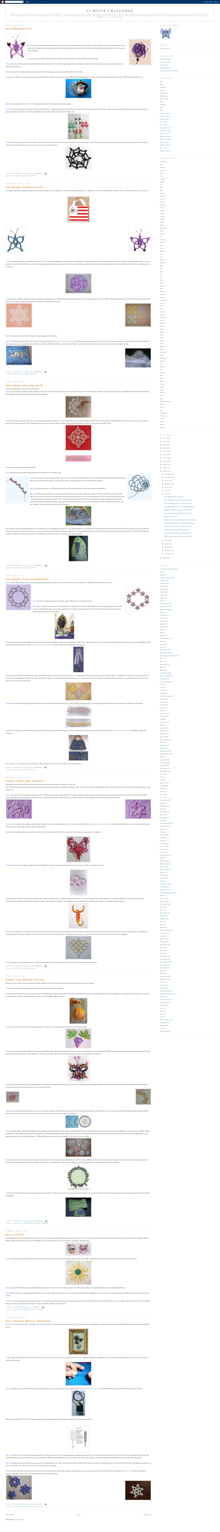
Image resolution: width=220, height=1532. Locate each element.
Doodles (163, 745)
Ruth (161, 378)
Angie (162, 173)
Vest (161, 1017)
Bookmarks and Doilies (168, 655)
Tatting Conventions (167, 994)
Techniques (164, 999)
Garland (163, 786)
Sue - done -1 (164, 148)
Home (79, 1514)
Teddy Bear (164, 1002)
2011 (165, 458)
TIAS (162, 1005)
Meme (162, 340)
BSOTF (162, 196)
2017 (165, 438)
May (166, 540)
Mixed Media (164, 869)
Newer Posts (10, 1514)
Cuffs (162, 719)
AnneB (162, 179)
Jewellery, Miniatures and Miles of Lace (177, 526)
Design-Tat (163, 65)
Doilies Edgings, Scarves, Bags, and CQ (24, 385)
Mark (162, 329)
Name (162, 881)
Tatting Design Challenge (169, 70)
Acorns (162, 575)
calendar (163, 679)
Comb (162, 707)
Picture (162, 907)
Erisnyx (162, 234)
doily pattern (164, 739)
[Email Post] (45, 173)
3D (161, 572)
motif (32, 1223)
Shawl (162, 947)
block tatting (164, 638)
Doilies (162, 733)
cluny (162, 699)
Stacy (162, 398)
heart (161, 814)
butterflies (163, 673)
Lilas (161, 306)
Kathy (162, 283)
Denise (162, 225)
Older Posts (147, 1514)
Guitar (162, 803)
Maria (162, 320)
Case (161, 687)
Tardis (162, 982)
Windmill (163, 1022)
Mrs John (163, 352)
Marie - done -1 (165, 133)
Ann (161, 176)
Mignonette (164, 864)
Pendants (163, 904)
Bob (161, 187)
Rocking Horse (165, 930)
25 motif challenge (20, 176)
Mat (161, 858)
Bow (161, 658)
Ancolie (163, 167)
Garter (162, 788)
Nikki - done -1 (165, 142)
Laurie (162, 303)
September (168, 484)
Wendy (162, 424)
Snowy (162, 395)
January (167, 553)
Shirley (162, 392)
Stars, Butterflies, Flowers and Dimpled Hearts (27, 578)
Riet (161, 375)
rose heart (163, 933)
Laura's (74, 675)
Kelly (162, 288)
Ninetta (162, 361)
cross (161, 710)
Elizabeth (163, 228)
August (167, 487)
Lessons (163, 849)
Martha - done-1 (165, 136)
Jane (161, 265)
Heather (162, 251)
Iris (161, 254)
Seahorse (163, 942)
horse (162, 820)
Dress (162, 757)
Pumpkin (163, 918)
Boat (161, 641)
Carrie (162, 208)
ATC (161, 601)
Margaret (163, 317)
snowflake (163, 959)
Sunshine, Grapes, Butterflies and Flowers (25, 979)
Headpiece (163, 811)
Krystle (162, 294)
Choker (162, 693)
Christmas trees (165, 696)
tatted (38, 1223)
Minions (163, 866)
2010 (165, 461)
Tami (161, 407)
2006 (165, 558)
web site (127, 1471)
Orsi (161, 369)
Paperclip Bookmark (167, 892)
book (162, 647)
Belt (161, 632)
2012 (165, 454)
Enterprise (163, 768)
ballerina (163, 615)
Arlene (162, 182)
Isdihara (163, 263)
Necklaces (163, 884)
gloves (162, 794)
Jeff (161, 268)
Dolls (162, 742)
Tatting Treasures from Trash (65, 341)
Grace (162, 248)
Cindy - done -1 (165, 113)
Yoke (162, 1028)
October (167, 480)
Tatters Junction (165, 62)
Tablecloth (163, 979)
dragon (162, 748)
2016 (165, 441)
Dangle (162, 725)
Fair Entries (164, 771)
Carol (162, 199)
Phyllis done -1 (165, 145)
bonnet (162, 644)
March (167, 547)
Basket (162, 624)
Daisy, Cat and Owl (15, 1234)
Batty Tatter (164, 99)
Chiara (162, 210)
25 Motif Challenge (110, 11)
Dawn (162, 222)
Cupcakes (163, 722)
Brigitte (162, 193)
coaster (162, 702)
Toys (161, 1008)
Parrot (162, 895)
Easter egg (163, 762)
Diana (8, 787)
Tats (161, 410)
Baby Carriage (165, 609)
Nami (162, 355)
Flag (161, 780)
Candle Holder (165, 682)
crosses (162, 713)
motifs (162, 878)
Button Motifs (165, 676)
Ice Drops (163, 826)
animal (162, 592)
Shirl (161, 390)
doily (162, 736)
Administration (165, 578)
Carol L (162, 202)
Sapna (162, 381)
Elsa (161, 101)
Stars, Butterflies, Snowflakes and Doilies (25, 186)
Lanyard (163, 843)
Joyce (162, 280)
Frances (162, 239)
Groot (162, 797)
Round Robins (165, 68)
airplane (163, 580)
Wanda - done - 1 (166, 151)
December (168, 474)
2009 (165, 464)
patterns (163, 898)
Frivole (162, 242)
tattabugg (163, 413)
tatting (33, 176)
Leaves (162, 846)
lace (161, 837)
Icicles (162, 829)
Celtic (162, 690)
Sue (161, 107)
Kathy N (163, 286)
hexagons (163, 817)
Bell (161, 629)
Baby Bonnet (164, 603)
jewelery (163, 835)
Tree (161, 1014)
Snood (162, 953)
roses (161, 936)
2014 (165, 448)
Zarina (162, 427)
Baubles (163, 627)
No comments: (37, 173)
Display (162, 731)
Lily (161, 309)
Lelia (162, 110)
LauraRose (163, 300)
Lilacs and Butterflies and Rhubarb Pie (177, 533)
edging (162, 765)
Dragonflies (164, 751)
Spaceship (163, 968)
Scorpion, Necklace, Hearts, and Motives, (25, 780)
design (33, 1309)
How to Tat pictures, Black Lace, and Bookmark (28, 1320)
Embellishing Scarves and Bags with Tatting (179, 523)
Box (161, 661)
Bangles (163, 618)
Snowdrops (164, 956)
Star (161, 973)
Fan (161, 777)
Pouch (162, 915)
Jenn (161, 271)
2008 (165, 468)
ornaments (163, 890)
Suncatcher (164, 976)
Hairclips (163, 806)
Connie (162, 216)
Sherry (162, 387)
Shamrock (163, 944)
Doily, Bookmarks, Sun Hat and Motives (178, 536)
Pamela (162, 372)
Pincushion (164, 913)
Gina (161, 245)
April (167, 544)
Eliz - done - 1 (165, 122)
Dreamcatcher (164, 754)
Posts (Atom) (19, 1519)
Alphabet (163, 583)
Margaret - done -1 (166, 130)
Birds (162, 635)
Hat (161, 809)
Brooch (162, 670)
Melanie (163, 104)
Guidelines (164, 800)
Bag (161, 612)
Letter (162, 852)
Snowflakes (164, 962)
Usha (161, 81)
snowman (163, 965)
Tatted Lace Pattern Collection (42, 645)
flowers (162, 783)
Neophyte (163, 358)
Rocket (162, 927)
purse (162, 921)
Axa (161, 184)
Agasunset (163, 161)
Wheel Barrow (165, 1019)
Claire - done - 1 (165, 116)
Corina (162, 219)
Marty (162, 332)
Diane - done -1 (165, 119)
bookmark (163, 650)
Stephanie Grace (165, 401)
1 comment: (36, 1307)
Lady (162, 840)
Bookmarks (164, 653)
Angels (162, 589)
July (166, 490)
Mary (162, 335)
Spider (162, 970)
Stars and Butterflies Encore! (19, 28)
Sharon (162, 90)
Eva (161, 236)
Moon (162, 872)
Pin (161, 910)
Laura (162, 297)
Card (161, 684)
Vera (161, 84)
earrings (163, 760)
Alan (161, 164)
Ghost (162, 791)
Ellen (162, 231)
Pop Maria (163, 93)
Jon (161, 277)
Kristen (162, 291)
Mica (162, 343)
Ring (161, 924)
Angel (162, 586)
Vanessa (163, 416)
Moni (162, 349)
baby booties (164, 606)
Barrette (163, 621)
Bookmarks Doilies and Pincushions (176, 529)
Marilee (162, 323)
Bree (161, 190)
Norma (162, 367)
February (168, 550)
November (168, 477)
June (166, 494)
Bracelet (163, 664)
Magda (162, 314)
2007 (165, 471)
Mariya (162, 326)
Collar (162, 705)
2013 (165, 451)
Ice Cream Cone (165, 823)
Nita (161, 364)
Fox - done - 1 (165, 125)
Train (162, 1011)
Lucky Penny (164, 855)
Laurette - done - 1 (166, 128)
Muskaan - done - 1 (166, 139)
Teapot (162, 996)
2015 (165, 445)
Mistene (163, 87)
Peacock (163, 901)
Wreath (162, 1025)
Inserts (162, 832)
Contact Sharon (165, 59)
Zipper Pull (164, 1031)
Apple (162, 598)
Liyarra (162, 312)
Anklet (162, 595)
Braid (162, 667)
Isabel (162, 260)
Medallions (164, 861)
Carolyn (163, 205)
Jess (161, 274)
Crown (162, 716)
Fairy (162, 774)
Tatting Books (165, 48)
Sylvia (162, 404)
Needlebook (164, 887)
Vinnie (162, 418)
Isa (161, 257)
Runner (162, 939)
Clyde (162, 213)
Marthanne (164, 96)
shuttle (162, 950)
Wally (162, 421)
